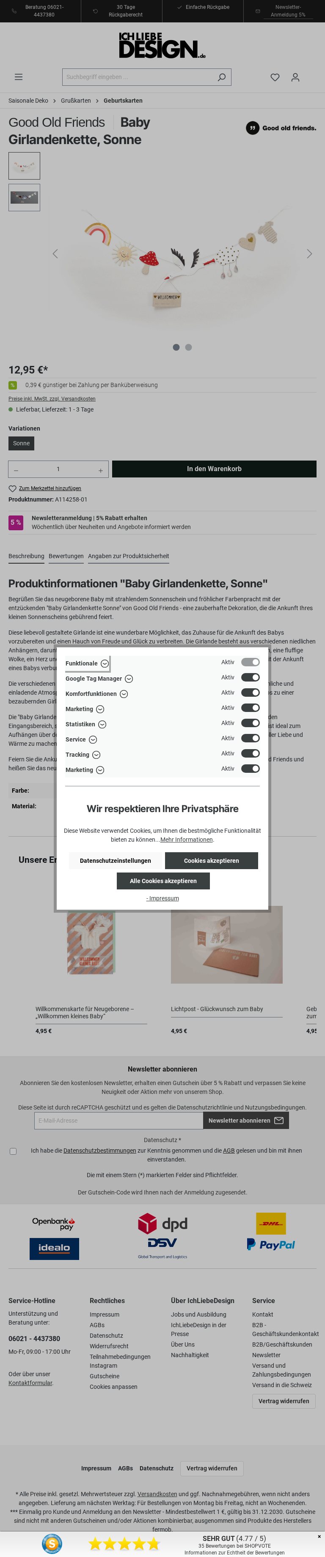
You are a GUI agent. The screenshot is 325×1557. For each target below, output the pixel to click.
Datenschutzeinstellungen (115, 860)
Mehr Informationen (186, 839)
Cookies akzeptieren (211, 860)
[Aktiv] (250, 662)
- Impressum (162, 898)
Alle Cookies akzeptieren (163, 881)
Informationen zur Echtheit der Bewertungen (235, 1553)
